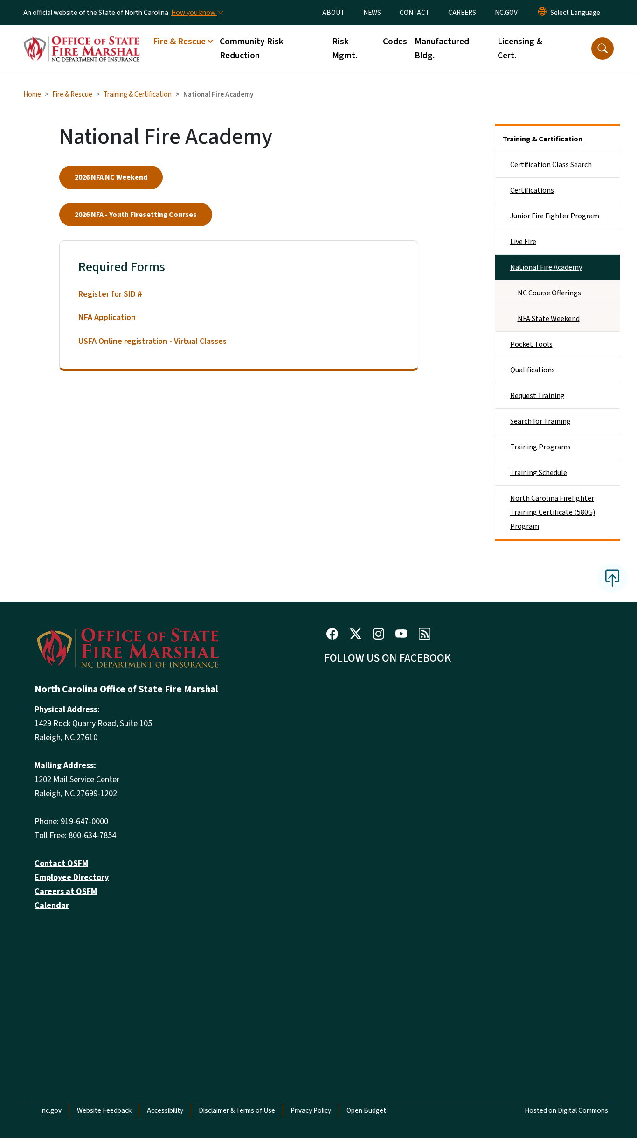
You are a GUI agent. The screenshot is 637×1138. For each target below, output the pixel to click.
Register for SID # (110, 294)
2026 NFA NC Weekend (111, 177)
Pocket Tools (531, 344)
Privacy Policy (311, 1110)
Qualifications (532, 370)
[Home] (81, 38)
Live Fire (523, 242)
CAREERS (462, 12)
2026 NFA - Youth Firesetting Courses (136, 214)
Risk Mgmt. (344, 48)
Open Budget (366, 1110)
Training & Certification (138, 94)
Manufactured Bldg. (442, 48)
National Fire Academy (546, 267)
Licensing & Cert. (520, 48)
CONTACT (414, 12)
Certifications (532, 190)
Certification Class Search (551, 165)
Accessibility (165, 1110)
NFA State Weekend (549, 319)
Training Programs (540, 447)
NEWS (372, 12)
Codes (395, 41)
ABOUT (333, 12)
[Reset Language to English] (542, 13)
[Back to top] (612, 578)
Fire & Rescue (72, 94)
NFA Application (107, 317)
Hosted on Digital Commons (566, 1110)
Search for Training (540, 421)
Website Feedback (104, 1110)
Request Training (537, 396)
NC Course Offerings (549, 293)
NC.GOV (506, 12)
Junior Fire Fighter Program (554, 216)
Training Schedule (538, 473)
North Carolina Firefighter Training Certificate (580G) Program (552, 512)
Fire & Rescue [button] (179, 41)
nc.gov (52, 1110)
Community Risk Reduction (252, 48)
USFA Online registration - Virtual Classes (152, 341)
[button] (602, 48)
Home (32, 94)
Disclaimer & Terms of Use (237, 1110)
